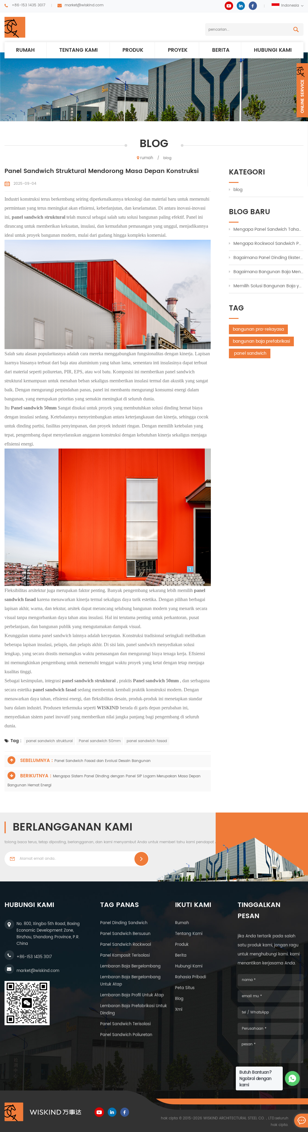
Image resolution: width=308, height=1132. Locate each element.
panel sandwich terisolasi (125, 1024)
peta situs (185, 988)
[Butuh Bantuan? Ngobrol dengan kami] (292, 1078)
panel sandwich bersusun (125, 934)
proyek (177, 50)
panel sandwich (249, 353)
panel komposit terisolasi (125, 955)
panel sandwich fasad (147, 741)
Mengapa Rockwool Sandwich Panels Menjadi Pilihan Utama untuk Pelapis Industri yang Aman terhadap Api (268, 243)
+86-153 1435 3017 (28, 5)
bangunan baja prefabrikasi (261, 341)
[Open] (302, 90)
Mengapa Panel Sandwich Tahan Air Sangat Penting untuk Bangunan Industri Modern (268, 229)
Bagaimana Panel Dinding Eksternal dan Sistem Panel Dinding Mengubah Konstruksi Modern (268, 257)
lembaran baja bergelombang (130, 966)
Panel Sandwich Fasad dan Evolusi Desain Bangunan (102, 761)
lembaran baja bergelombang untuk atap (130, 981)
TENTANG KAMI (78, 50)
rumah (25, 50)
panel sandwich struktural (49, 741)
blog (237, 189)
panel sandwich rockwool (125, 945)
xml (178, 1010)
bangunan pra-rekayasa (258, 329)
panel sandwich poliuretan (126, 1035)
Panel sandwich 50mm (100, 741)
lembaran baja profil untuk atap (132, 995)
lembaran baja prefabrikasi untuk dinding (133, 1009)
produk (132, 50)
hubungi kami (273, 50)
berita (220, 50)
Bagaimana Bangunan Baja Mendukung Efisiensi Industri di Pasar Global (268, 271)
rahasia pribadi (190, 977)
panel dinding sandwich (123, 923)
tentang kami (188, 934)
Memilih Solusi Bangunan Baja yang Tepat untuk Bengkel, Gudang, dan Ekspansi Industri (268, 285)
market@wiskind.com (84, 5)
